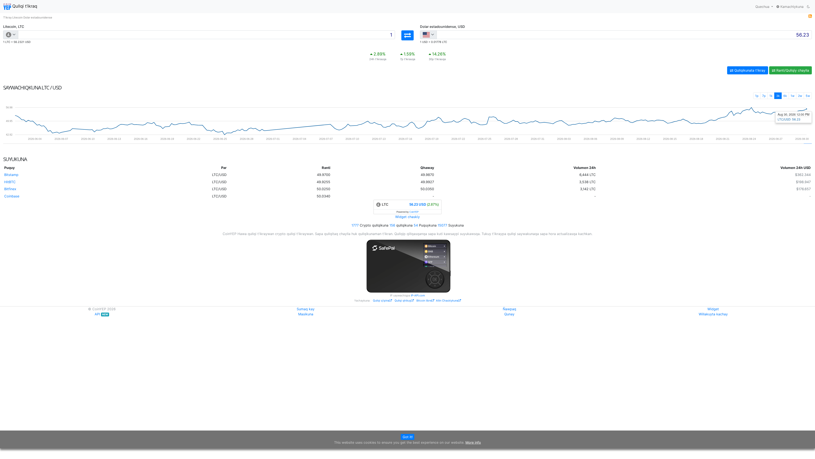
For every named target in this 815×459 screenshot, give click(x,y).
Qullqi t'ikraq (24, 6)
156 (392, 225)
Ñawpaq (509, 309)
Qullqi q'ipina (381, 300)
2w (800, 96)
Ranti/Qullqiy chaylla (792, 70)
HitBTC (10, 182)
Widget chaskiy (407, 217)
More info (473, 442)
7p (764, 96)
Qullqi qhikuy (403, 300)
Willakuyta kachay (713, 314)
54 (416, 225)
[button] (407, 35)
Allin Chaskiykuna (447, 300)
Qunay (509, 314)
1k (771, 96)
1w (792, 96)
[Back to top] (806, 450)
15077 (442, 225)
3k (778, 96)
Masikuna (305, 314)
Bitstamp (11, 175)
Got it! (408, 437)
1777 (355, 225)
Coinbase (11, 196)
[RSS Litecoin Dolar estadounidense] (810, 16)
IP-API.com (418, 295)
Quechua (762, 6)
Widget (713, 309)
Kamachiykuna (791, 6)
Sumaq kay (306, 309)
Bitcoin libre (423, 300)
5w (808, 96)
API (101, 314)
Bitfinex (10, 189)
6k (785, 96)
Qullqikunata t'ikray (749, 70)
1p (757, 96)
